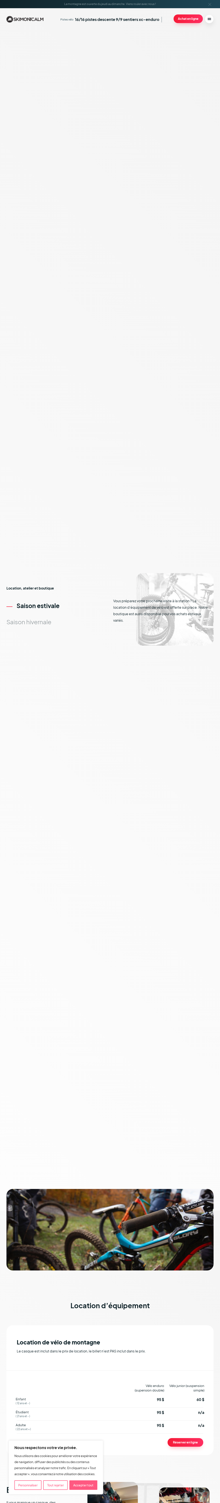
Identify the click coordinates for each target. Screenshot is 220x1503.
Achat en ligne (188, 18)
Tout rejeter (55, 1485)
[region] (56, 1467)
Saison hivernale (28, 622)
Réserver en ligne (185, 1442)
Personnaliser (28, 1485)
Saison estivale (38, 606)
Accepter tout (83, 1485)
